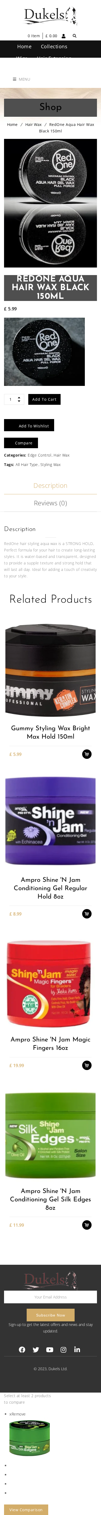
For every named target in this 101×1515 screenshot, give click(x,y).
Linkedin (77, 1350)
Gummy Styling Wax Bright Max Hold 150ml (50, 732)
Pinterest (50, 1350)
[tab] (50, 485)
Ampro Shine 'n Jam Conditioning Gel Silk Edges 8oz (50, 1199)
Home (12, 124)
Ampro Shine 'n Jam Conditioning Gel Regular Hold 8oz (50, 888)
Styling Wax (50, 464)
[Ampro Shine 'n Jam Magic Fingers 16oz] (50, 981)
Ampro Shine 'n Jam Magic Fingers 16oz (50, 1044)
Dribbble (63, 1350)
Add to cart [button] (89, 687)
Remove (17, 1414)
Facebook (22, 1350)
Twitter (36, 1350)
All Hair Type (27, 464)
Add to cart (44, 399)
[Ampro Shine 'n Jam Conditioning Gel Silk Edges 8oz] (50, 1132)
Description (50, 485)
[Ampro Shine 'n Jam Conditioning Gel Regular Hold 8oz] (50, 821)
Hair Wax (33, 124)
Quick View (89, 716)
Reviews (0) (50, 502)
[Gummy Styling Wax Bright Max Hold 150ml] (50, 670)
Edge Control (39, 455)
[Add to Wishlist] (89, 697)
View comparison (26, 1509)
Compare (89, 706)
